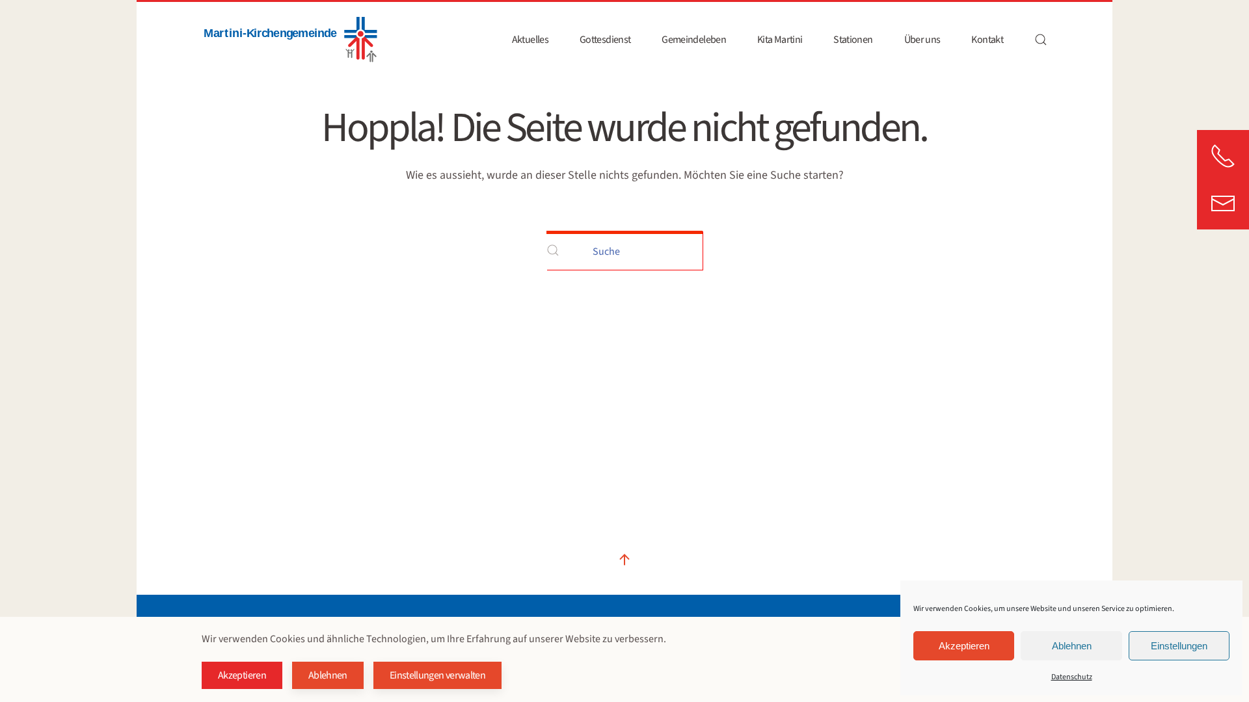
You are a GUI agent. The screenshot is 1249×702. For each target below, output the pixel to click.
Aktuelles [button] (530, 39)
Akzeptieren (964, 645)
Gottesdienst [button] (605, 39)
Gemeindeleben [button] (694, 39)
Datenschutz (1071, 676)
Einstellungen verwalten (437, 675)
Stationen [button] (852, 39)
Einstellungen (1179, 645)
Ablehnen (1072, 645)
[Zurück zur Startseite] (289, 39)
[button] (1040, 39)
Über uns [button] (922, 39)
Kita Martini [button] (779, 39)
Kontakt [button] (987, 39)
